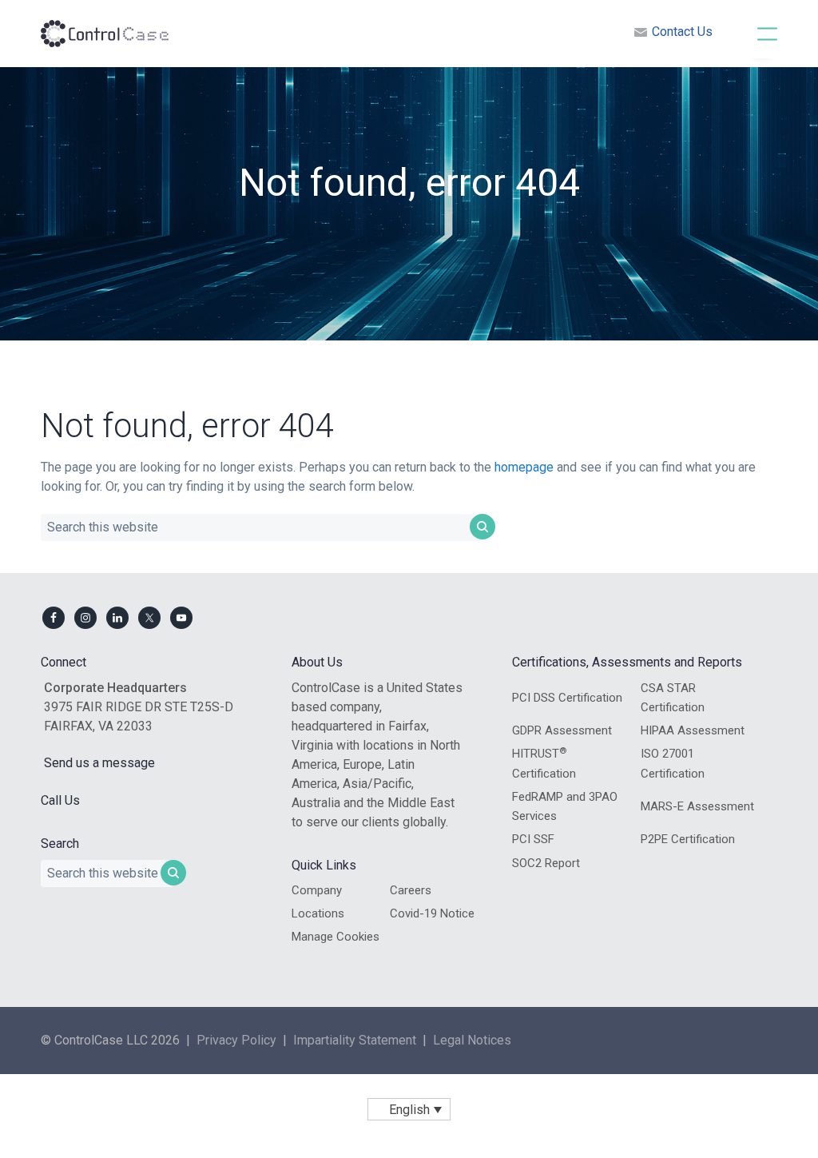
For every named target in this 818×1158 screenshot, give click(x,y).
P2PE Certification (688, 839)
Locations (318, 913)
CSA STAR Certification (673, 697)
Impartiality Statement (354, 1040)
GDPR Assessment (562, 730)
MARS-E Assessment (697, 806)
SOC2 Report (546, 863)
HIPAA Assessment (693, 730)
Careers (410, 890)
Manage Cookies (335, 936)
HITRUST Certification (544, 763)
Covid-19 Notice (432, 913)
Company (317, 890)
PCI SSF (533, 839)
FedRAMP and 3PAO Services (564, 806)
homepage (524, 467)
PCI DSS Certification (567, 697)
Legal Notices (472, 1040)
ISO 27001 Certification (673, 763)
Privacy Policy (236, 1040)
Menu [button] (750, 33)
